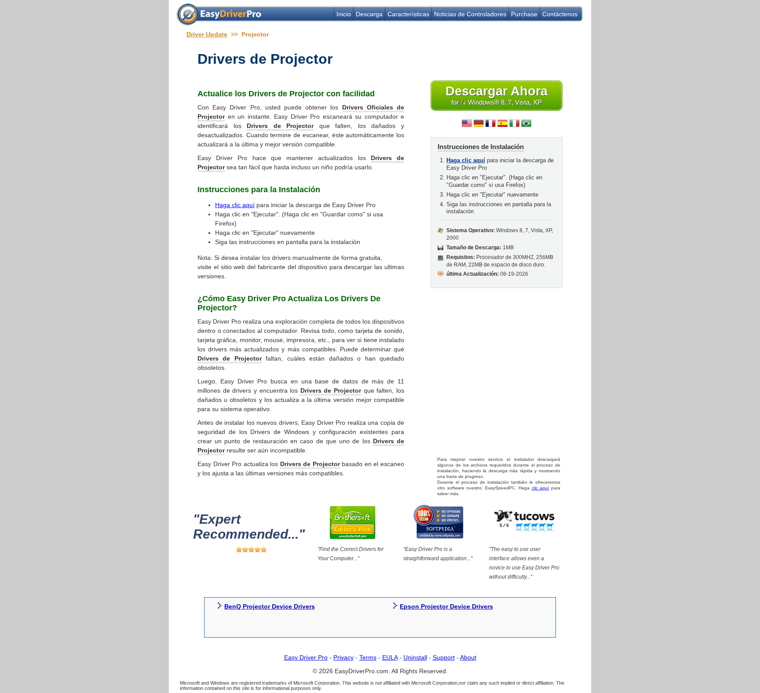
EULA (390, 657)
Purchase (524, 14)
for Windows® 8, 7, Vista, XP (497, 95)
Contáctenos (559, 14)
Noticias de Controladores (470, 14)
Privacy (343, 657)
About (468, 657)
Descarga (369, 14)
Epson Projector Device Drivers (446, 606)
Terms (367, 657)
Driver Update (206, 34)
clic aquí (540, 487)
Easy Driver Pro (306, 657)
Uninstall (415, 657)
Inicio (343, 14)
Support (444, 657)
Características (408, 14)
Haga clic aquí (235, 204)
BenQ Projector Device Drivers (269, 606)
